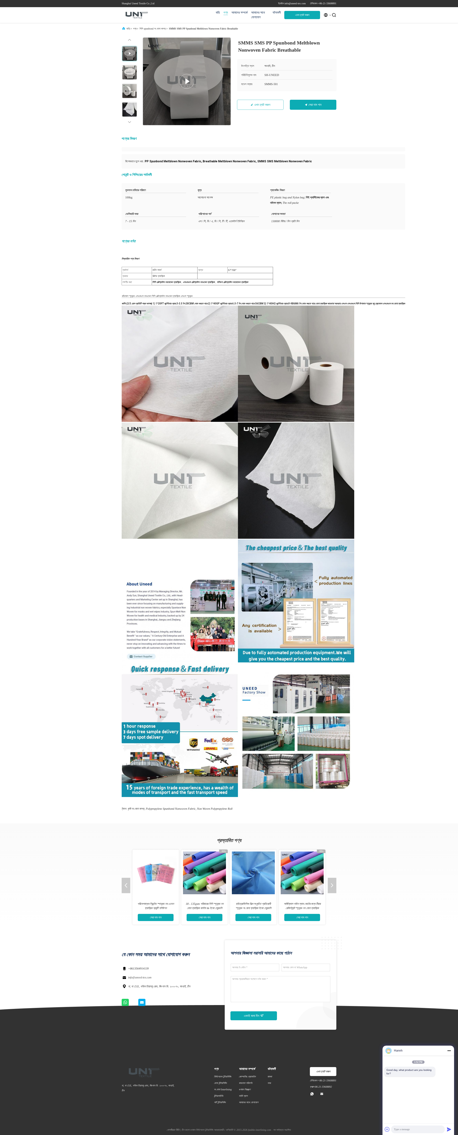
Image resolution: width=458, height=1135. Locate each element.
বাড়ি (218, 12)
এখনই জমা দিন (252, 1016)
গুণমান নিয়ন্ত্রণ (244, 1089)
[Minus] (449, 1050)
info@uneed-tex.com (140, 977)
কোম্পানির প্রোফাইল (247, 1076)
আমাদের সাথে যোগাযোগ (258, 15)
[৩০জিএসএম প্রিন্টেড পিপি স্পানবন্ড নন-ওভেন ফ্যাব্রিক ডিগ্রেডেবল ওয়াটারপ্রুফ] (155, 872)
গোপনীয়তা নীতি (173, 1130)
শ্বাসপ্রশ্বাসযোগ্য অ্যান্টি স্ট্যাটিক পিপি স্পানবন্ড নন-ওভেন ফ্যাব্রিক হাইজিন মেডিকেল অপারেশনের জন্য (204, 908)
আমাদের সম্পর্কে (240, 12)
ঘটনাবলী (277, 12)
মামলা (269, 1076)
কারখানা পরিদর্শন (245, 1083)
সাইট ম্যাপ (243, 1096)
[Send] (449, 1129)
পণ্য (225, 12)
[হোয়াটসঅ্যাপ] (130, 1005)
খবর (269, 1083)
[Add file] (387, 1129)
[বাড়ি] (136, 15)
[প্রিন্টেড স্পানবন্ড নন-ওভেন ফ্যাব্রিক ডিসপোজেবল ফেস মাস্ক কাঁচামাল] (253, 872)
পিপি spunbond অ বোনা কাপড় (153, 28)
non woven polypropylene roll (214, 808)
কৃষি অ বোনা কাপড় (136, 808)
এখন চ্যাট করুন (302, 14)
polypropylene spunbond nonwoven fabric (171, 808)
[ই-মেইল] (146, 1005)
